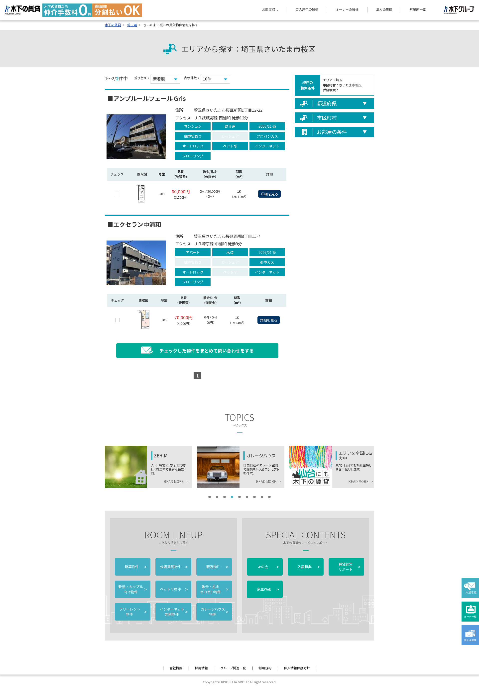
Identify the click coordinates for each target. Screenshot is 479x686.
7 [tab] (254, 497)
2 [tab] (217, 497)
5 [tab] (239, 497)
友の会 (268, 566)
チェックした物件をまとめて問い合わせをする (206, 350)
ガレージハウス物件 (214, 612)
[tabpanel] (148, 467)
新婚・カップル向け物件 (133, 589)
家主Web (268, 589)
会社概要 (175, 668)
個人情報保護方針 (297, 668)
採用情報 (201, 668)
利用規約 (264, 668)
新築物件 (136, 566)
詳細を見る (269, 193)
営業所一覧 (418, 9)
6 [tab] (247, 497)
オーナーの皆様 (347, 9)
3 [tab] (224, 497)
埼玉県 (132, 24)
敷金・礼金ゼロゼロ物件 (214, 589)
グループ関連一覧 (233, 668)
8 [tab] (262, 497)
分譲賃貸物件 (173, 566)
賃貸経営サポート (349, 567)
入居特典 (309, 566)
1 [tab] (209, 497)
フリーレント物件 (133, 612)
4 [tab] (232, 497)
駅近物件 (217, 566)
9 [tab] (269, 497)
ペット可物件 (173, 589)
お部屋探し (270, 9)
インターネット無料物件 (173, 612)
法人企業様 (384, 9)
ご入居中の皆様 (307, 9)
